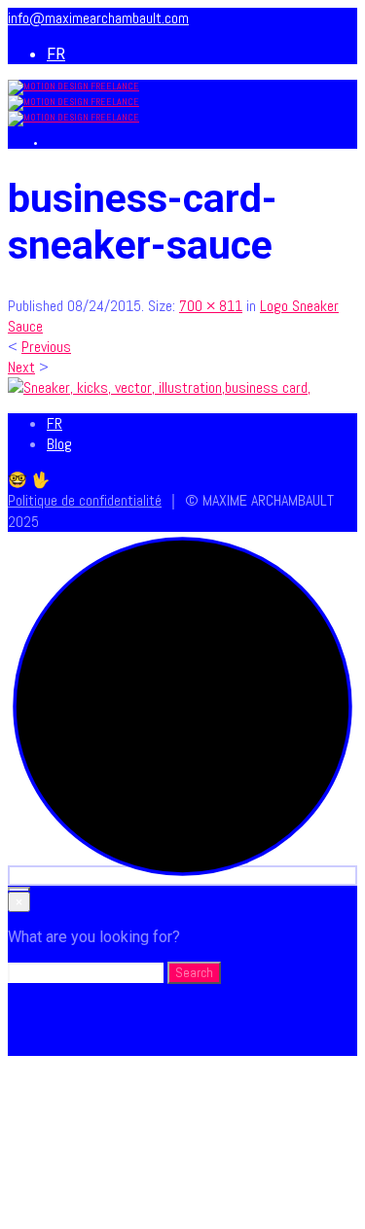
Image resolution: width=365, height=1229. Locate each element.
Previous (46, 346)
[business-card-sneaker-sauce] (159, 387)
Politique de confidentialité (85, 500)
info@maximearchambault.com (98, 18)
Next (21, 367)
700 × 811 (210, 306)
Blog (59, 444)
